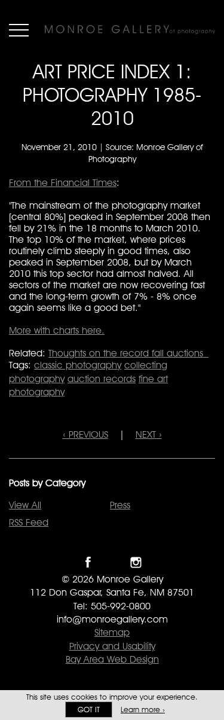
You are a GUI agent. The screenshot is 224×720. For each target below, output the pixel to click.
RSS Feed (28, 522)
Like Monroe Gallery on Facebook (88, 562)
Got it (89, 709)
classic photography (77, 365)
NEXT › (149, 434)
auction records (101, 379)
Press (120, 505)
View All (25, 505)
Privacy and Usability (112, 646)
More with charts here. (57, 330)
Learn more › (143, 709)
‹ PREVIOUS (85, 434)
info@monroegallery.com (112, 619)
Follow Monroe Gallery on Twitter (112, 562)
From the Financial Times (62, 182)
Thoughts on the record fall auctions (128, 353)
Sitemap (112, 632)
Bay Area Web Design (112, 659)
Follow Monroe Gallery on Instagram (135, 562)
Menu (19, 30)
